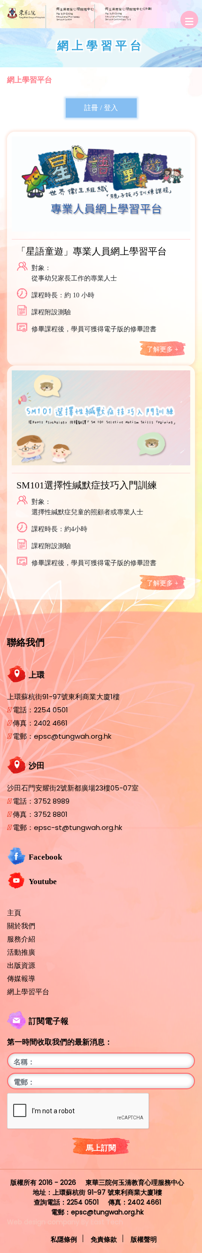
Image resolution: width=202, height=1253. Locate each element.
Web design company (43, 1222)
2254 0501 (51, 710)
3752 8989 (52, 801)
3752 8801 (51, 814)
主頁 (14, 913)
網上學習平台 (29, 79)
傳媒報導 (21, 978)
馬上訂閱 (101, 1147)
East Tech (107, 1222)
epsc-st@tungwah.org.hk (78, 827)
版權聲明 (144, 1239)
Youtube (43, 881)
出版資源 (21, 965)
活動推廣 (21, 952)
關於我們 (21, 926)
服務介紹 (21, 939)
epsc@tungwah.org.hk (72, 736)
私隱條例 (64, 1239)
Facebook (45, 857)
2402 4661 (51, 723)
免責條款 (104, 1239)
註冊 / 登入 (101, 108)
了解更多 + (163, 349)
